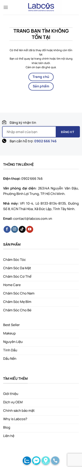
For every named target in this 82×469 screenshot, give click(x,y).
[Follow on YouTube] (29, 229)
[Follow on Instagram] (14, 229)
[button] (5, 7)
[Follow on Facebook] (7, 229)
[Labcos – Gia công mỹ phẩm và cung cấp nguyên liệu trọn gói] (41, 7)
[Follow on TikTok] (22, 229)
